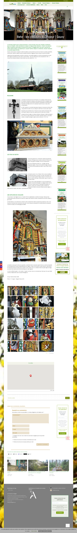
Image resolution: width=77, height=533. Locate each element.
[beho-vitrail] (30, 295)
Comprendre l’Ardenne (26, 3)
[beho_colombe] (46, 351)
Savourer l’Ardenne (55, 3)
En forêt (39, 3)
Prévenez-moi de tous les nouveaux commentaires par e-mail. (24, 439)
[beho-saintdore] (46, 295)
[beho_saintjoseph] (30, 340)
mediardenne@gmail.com (11, 502)
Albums (38, 4)
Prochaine (51, 353)
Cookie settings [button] (34, 531)
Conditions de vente (56, 490)
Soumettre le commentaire (42, 444)
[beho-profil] (15, 317)
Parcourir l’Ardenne (46, 3)
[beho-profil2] (46, 306)
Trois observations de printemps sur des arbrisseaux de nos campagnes (36, 472)
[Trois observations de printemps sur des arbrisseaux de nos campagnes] (38, 465)
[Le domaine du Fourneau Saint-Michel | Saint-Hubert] (17, 465)
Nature (34, 3)
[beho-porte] (30, 317)
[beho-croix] (46, 329)
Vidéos (42, 4)
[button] (31, 376)
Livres (46, 4)
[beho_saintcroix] (46, 340)
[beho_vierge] (15, 340)
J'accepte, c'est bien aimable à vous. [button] (45, 531)
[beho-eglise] (15, 329)
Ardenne (19, 3)
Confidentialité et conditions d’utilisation (59, 488)
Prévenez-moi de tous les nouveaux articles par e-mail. (23, 441)
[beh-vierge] (15, 295)
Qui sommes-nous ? (21, 4)
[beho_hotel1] (30, 351)
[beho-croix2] (46, 317)
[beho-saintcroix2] (15, 306)
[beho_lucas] (15, 351)
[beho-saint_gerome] (30, 306)
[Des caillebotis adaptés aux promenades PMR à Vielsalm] (59, 465)
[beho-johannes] (30, 329)
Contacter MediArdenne (30, 4)
